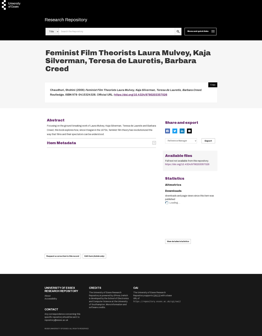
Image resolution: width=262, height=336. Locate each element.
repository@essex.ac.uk (56, 320)
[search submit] (178, 31)
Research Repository (66, 19)
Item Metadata (61, 143)
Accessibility (51, 299)
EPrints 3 (117, 295)
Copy (211, 84)
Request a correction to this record (62, 256)
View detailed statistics (178, 241)
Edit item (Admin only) (94, 256)
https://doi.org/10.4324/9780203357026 (140, 94)
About (48, 296)
